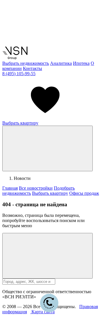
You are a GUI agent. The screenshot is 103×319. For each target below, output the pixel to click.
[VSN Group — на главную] (14, 58)
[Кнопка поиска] (47, 256)
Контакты (32, 68)
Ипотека (81, 63)
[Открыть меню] (47, 148)
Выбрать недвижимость (25, 63)
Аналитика (61, 63)
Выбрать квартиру (20, 122)
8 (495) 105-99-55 (18, 73)
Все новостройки (36, 188)
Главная (10, 188)
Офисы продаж (84, 193)
